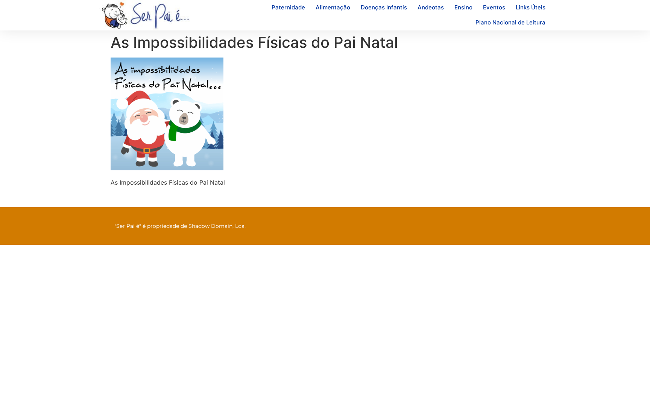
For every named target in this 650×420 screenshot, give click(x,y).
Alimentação (333, 7)
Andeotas (431, 7)
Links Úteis (530, 7)
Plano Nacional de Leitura (510, 22)
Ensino (463, 7)
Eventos (494, 7)
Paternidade (288, 7)
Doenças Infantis (384, 7)
